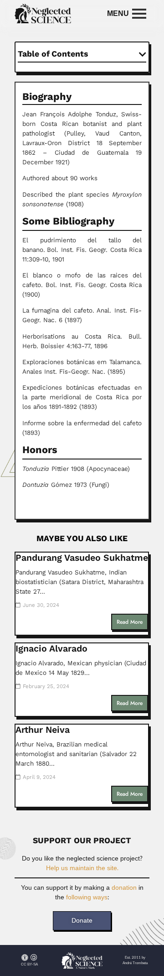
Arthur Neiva (42, 730)
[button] (142, 54)
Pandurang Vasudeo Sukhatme (81, 558)
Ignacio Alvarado (51, 648)
